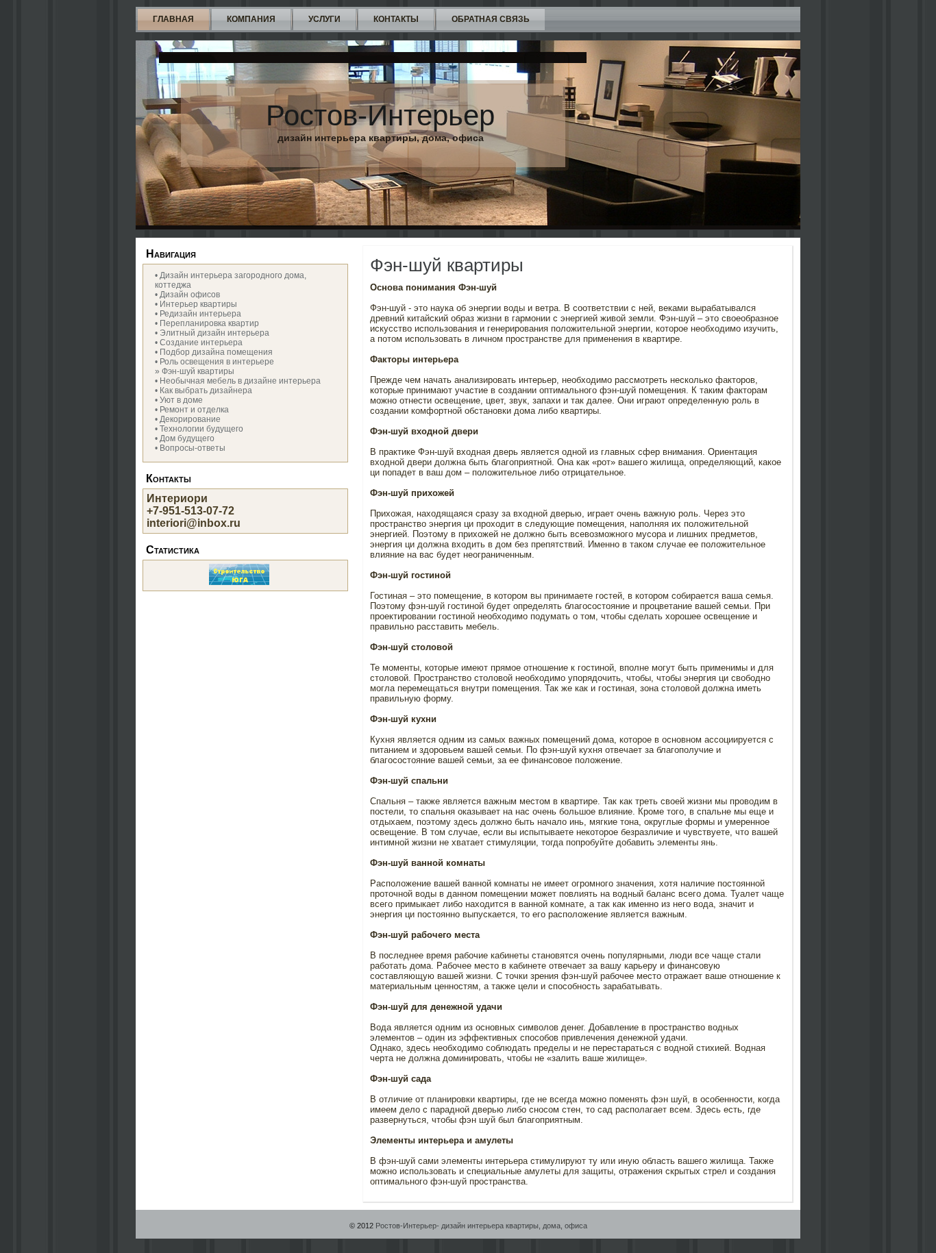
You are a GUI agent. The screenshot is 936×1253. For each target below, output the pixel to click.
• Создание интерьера (199, 342)
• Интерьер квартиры (196, 304)
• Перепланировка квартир (207, 323)
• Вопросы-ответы (190, 448)
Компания (251, 19)
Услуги (324, 19)
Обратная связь (491, 19)
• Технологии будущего (199, 429)
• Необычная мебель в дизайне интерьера (238, 381)
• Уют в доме (179, 400)
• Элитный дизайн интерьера (212, 333)
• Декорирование (188, 419)
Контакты (396, 19)
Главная (173, 19)
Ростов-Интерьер (380, 115)
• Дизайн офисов (187, 294)
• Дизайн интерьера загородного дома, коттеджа (230, 280)
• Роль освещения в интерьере (214, 362)
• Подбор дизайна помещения (214, 352)
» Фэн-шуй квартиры (194, 371)
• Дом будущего (184, 438)
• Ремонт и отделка (192, 409)
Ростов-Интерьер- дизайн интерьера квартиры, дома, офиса (481, 1225)
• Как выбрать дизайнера (203, 390)
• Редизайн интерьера (198, 314)
